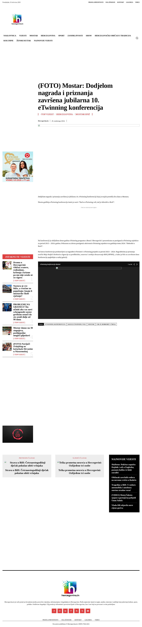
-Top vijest (19, 280)
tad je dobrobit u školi (106, 324)
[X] (94, 120)
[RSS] (76, 611)
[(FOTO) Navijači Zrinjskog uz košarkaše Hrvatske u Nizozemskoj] (7, 347)
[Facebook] (89, 120)
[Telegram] (123, 120)
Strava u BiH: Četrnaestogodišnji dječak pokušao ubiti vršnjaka (26, 472)
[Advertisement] (83, 19)
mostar (91, 324)
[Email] (113, 120)
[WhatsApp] (104, 120)
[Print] (118, 120)
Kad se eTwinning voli (77, 324)
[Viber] (128, 120)
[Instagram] (59, 611)
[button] (137, 38)
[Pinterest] (99, 120)
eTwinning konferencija (55, 324)
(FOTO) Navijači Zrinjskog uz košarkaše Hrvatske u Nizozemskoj (23, 348)
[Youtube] (88, 611)
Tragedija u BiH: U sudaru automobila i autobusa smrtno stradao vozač (124, 487)
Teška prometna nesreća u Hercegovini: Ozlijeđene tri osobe (79, 472)
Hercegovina (64, 114)
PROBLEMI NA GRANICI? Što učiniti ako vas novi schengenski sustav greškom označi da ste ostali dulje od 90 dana (22, 312)
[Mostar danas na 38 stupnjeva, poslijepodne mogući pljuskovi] (7, 331)
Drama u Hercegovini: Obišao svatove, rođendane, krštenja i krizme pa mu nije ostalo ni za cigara (23, 270)
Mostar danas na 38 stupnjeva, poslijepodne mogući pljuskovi (23, 332)
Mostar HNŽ (82, 114)
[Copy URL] (132, 120)
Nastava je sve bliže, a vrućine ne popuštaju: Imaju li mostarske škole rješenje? (22, 291)
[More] (137, 120)
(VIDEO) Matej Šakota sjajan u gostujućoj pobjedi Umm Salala (124, 498)
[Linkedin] (108, 120)
